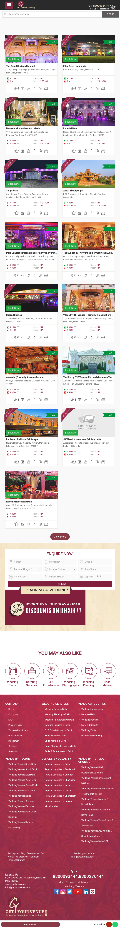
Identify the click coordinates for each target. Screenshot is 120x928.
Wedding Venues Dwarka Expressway (20, 825)
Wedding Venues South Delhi (22, 769)
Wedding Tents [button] (88, 730)
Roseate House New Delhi (19, 501)
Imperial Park (70, 128)
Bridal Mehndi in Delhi (55, 741)
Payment (12, 860)
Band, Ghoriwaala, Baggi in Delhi (60, 746)
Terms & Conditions (18, 730)
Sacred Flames (14, 315)
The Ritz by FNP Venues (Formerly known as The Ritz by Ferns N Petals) (88, 377)
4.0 (53, 291)
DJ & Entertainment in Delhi (58, 730)
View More (60, 536)
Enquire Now (30, 924)
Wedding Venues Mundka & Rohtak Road (94, 802)
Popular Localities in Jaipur (58, 790)
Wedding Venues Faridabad (21, 806)
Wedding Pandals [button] (89, 719)
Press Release (15, 735)
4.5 (110, 353)
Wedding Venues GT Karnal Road (97, 788)
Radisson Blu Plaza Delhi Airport (22, 439)
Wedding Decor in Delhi (56, 709)
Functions (35, 856)
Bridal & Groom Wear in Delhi (59, 751)
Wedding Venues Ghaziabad (22, 790)
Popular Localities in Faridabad (60, 769)
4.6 (110, 415)
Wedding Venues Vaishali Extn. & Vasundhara (97, 823)
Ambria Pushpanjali (73, 190)
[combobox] (25, 569)
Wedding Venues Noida (19, 796)
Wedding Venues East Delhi (21, 774)
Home (11, 709)
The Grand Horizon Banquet (20, 66)
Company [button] (13, 714)
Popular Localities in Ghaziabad (60, 780)
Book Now (13, 59)
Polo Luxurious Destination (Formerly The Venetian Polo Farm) (31, 253)
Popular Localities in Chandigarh (60, 796)
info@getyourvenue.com (17, 887)
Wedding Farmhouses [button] (92, 709)
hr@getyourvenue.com (82, 856)
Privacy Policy (15, 725)
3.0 (110, 42)
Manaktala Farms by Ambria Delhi (23, 128)
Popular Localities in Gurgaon (59, 774)
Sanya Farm (12, 190)
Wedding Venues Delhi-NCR (94, 841)
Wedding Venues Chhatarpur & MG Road (96, 780)
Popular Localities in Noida (57, 785)
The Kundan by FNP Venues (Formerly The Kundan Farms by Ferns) (88, 253)
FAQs (11, 719)
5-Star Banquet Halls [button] (91, 794)
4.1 (53, 42)
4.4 (53, 166)
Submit (62, 584)
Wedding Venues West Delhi (22, 780)
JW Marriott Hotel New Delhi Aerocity (82, 439)
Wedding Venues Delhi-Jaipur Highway (22, 814)
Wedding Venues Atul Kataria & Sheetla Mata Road (96, 833)
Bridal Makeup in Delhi (55, 735)
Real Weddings (21, 856)
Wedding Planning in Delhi (57, 714)
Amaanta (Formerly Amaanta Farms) (25, 377)
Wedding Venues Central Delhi (23, 785)
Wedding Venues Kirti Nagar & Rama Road (95, 812)
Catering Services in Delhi (57, 725)
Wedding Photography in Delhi (59, 719)
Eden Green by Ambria (74, 66)
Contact (12, 746)
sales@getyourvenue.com (18, 884)
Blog (23, 853)
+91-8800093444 (98, 5)
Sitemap (12, 751)
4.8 (53, 104)
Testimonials (33, 853)
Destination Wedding (91, 735)
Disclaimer (13, 741)
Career (21, 860)
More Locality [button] (51, 806)
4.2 (110, 166)
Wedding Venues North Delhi (22, 764)
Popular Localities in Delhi (57, 764)
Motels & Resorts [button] (89, 725)
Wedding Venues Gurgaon (21, 801)
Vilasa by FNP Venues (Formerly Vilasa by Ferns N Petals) (88, 315)
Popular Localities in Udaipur (58, 801)
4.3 (110, 104)
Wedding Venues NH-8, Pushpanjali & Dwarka (92, 770)
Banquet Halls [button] (88, 714)
